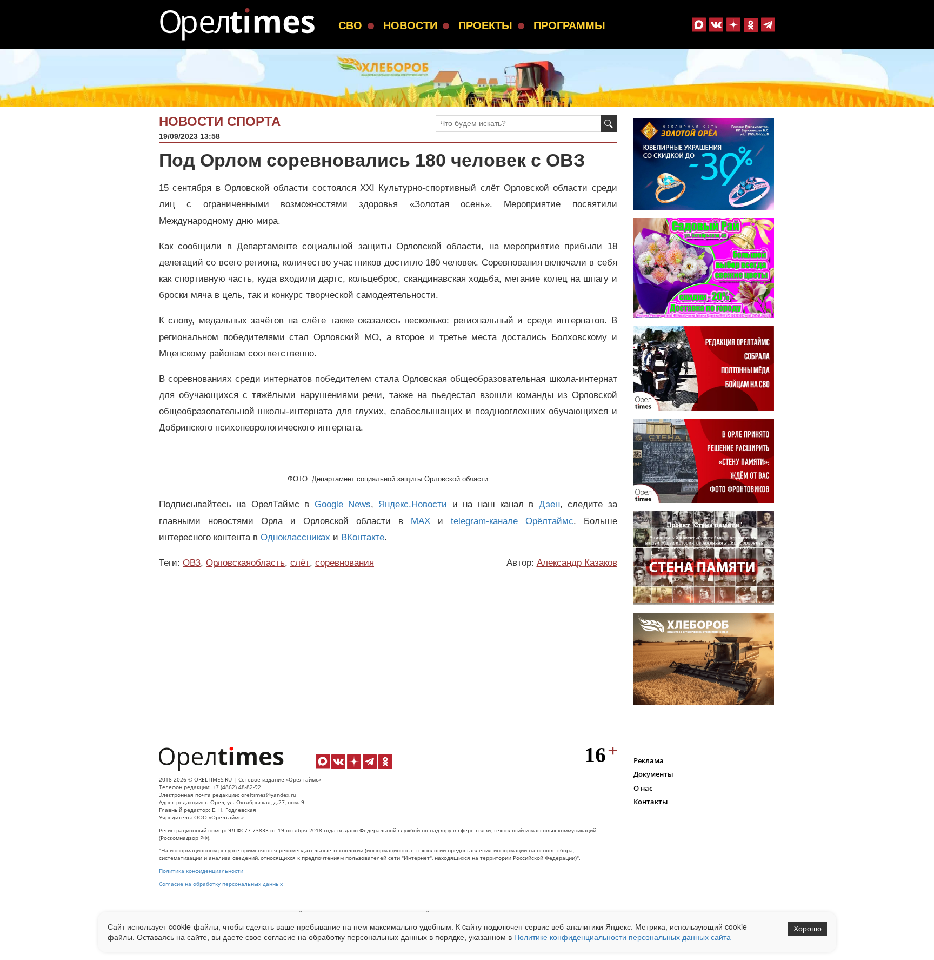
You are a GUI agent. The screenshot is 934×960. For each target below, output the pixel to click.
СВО (350, 25)
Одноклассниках (295, 537)
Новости (410, 25)
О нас (642, 788)
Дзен (549, 504)
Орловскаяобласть (245, 563)
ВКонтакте (362, 537)
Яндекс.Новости (412, 504)
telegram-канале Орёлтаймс (512, 521)
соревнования (344, 563)
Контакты (650, 801)
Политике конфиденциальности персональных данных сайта (622, 936)
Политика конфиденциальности (201, 871)
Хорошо (807, 928)
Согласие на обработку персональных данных (221, 884)
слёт (300, 563)
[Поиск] (609, 123)
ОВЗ (192, 563)
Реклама (648, 760)
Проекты (485, 25)
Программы (569, 25)
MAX (420, 521)
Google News (343, 504)
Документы (653, 774)
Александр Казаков (577, 563)
